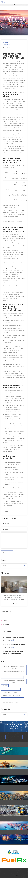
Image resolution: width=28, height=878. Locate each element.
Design (15, 692)
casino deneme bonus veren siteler (11, 689)
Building (5, 685)
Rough (6, 42)
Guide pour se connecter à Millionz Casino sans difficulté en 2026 (13, 652)
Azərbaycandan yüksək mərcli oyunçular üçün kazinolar (14, 667)
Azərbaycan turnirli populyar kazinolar (12, 677)
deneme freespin (6, 692)
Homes (5, 621)
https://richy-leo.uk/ (8, 268)
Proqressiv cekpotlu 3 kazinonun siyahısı (12, 698)
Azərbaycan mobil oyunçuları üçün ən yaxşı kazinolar (13, 672)
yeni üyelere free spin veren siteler (10, 702)
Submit (7, 552)
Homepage (7, 23)
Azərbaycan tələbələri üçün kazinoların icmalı (14, 681)
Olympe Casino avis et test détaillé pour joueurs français (13, 638)
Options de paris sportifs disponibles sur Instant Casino (14, 645)
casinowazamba (7, 617)
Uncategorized (18, 23)
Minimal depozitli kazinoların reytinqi (11, 695)
